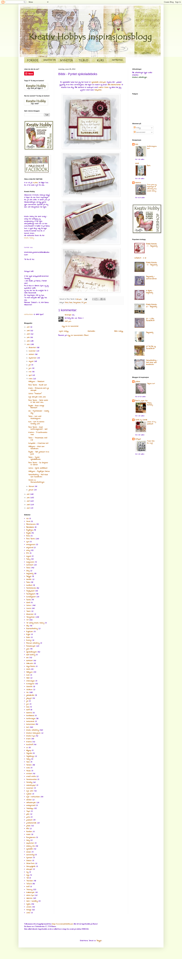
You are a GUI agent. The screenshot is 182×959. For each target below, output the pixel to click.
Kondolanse (30, 715)
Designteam (77, 303)
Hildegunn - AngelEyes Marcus (39, 471)
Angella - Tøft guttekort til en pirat (38, 453)
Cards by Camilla (141, 420)
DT (82, 303)
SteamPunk (30, 863)
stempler (29, 869)
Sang (28, 840)
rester (28, 834)
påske (28, 826)
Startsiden (91, 331)
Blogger (28, 576)
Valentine (29, 898)
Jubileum (29, 689)
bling (27, 570)
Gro (27, 657)
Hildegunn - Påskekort (36, 381)
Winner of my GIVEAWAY (151, 423)
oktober (32, 354)
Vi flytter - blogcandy (149, 291)
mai (30, 371)
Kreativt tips (30, 736)
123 (27, 518)
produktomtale (31, 823)
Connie (28, 608)
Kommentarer (140, 132)
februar (32, 486)
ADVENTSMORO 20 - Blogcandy (151, 305)
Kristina (29, 742)
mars (31, 378)
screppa (138, 439)
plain (27, 814)
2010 (28, 497)
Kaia (27, 707)
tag (27, 872)
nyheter (29, 794)
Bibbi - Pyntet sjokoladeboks (34, 458)
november (32, 351)
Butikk (28, 599)
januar (31, 490)
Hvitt (28, 675)
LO (27, 747)
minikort (29, 773)
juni (30, 368)
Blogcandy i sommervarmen (151, 277)
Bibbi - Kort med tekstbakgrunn (34, 417)
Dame (28, 611)
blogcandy (29, 573)
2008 (28, 504)
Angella (28, 533)
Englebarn (29, 631)
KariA (28, 710)
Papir (28, 811)
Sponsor (29, 857)
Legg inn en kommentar (70, 326)
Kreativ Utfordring (32, 730)
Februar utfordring (33, 643)
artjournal (29, 547)
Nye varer (29, 791)
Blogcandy (149, 332)
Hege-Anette (30, 666)
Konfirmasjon (30, 718)
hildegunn (29, 672)
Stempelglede (30, 866)
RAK (27, 828)
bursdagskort (31, 597)
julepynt (29, 698)
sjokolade (29, 849)
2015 (29, 334)
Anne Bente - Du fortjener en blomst (38, 463)
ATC (27, 553)
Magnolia (29, 753)
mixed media (31, 776)
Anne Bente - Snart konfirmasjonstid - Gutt (37, 428)
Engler (28, 634)
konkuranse (30, 721)
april (30, 375)
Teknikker (29, 881)
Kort (27, 727)
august (31, 361)
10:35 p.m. (68, 321)
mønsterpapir (31, 785)
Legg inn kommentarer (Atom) (77, 335)
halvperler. (98, 90)
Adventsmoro (31, 524)
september (33, 358)
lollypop (28, 750)
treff (27, 886)
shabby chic (30, 846)
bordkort (29, 585)
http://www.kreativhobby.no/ (62, 924)
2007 (28, 508)
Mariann (29, 765)
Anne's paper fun (141, 400)
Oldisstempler (31, 802)
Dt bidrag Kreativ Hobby (35, 623)
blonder (29, 579)
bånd (28, 602)
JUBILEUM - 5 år (140, 258)
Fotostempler (30, 646)
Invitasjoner (30, 684)
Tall (27, 878)
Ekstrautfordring (32, 628)
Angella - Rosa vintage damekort (36, 406)
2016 (28, 330)
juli (30, 365)
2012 (28, 344)
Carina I (29, 605)
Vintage (28, 910)
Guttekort (29, 660)
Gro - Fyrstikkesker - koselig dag (38, 412)
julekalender (30, 695)
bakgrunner (30, 562)
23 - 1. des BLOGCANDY (150, 319)
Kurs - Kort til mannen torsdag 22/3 (36, 423)
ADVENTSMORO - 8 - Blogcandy (151, 263)
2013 (28, 341)
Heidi (28, 669)
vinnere (28, 907)
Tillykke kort (151, 383)
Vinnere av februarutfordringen (36, 481)
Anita (28, 536)
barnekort (29, 565)
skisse (28, 852)
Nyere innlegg (63, 331)
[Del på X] (99, 299)
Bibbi (66, 303)
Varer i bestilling (32, 901)
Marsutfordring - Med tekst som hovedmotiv (38, 475)
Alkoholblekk (30, 527)
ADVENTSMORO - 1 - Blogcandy (151, 245)
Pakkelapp (29, 808)
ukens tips (30, 895)
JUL (27, 692)
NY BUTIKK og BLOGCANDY (151, 347)
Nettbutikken (28, 314)
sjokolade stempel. (99, 82)
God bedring (30, 655)
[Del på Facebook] (101, 299)
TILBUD (29, 884)
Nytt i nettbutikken (33, 797)
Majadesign (30, 756)
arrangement (30, 544)
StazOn (29, 860)
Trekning (29, 889)
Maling (28, 759)
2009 (28, 501)
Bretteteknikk (31, 588)
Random (29, 831)
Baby (28, 559)
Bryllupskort (30, 591)
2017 (28, 327)
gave (85, 303)
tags (27, 875)
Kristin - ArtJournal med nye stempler (38, 389)
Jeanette (29, 686)
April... (149, 165)
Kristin (28, 739)
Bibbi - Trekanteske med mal (37, 439)
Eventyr (29, 640)
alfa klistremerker (114, 84)
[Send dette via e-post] (93, 299)
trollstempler (30, 892)
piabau (137, 381)
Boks (70, 303)
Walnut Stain (103, 87)
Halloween (29, 663)
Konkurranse (30, 724)
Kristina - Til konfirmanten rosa (37, 433)
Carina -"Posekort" (35, 393)
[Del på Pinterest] (104, 299)
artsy (28, 550)
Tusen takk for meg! (151, 442)
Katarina (29, 713)
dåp (27, 626)
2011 (28, 494)
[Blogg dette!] (96, 299)
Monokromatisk (31, 779)
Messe (28, 771)
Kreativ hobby (29, 238)
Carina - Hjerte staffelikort (37, 468)
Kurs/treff (29, 744)
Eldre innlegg (118, 331)
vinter (28, 913)
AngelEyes (29, 530)
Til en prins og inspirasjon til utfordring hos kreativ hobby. (152, 188)
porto (28, 817)
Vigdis (28, 904)
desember (33, 347)
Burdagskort (30, 594)
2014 (28, 337)
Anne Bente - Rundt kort (37, 385)
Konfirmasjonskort (152, 147)
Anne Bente (30, 539)
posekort (29, 820)
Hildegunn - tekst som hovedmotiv (36, 447)
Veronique (68, 315)
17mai (28, 521)
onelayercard (30, 805)
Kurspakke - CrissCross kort (38, 443)
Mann (28, 762)
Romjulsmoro (30, 837)
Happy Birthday (150, 404)
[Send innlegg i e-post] (86, 299)
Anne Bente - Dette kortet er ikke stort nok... (38, 401)
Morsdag (29, 782)
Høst (28, 678)
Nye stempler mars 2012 (37, 397)
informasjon (30, 681)
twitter (35, 182)
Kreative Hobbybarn (33, 733)
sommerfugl (30, 855)
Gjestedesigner (31, 652)
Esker (28, 637)
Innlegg (138, 128)
